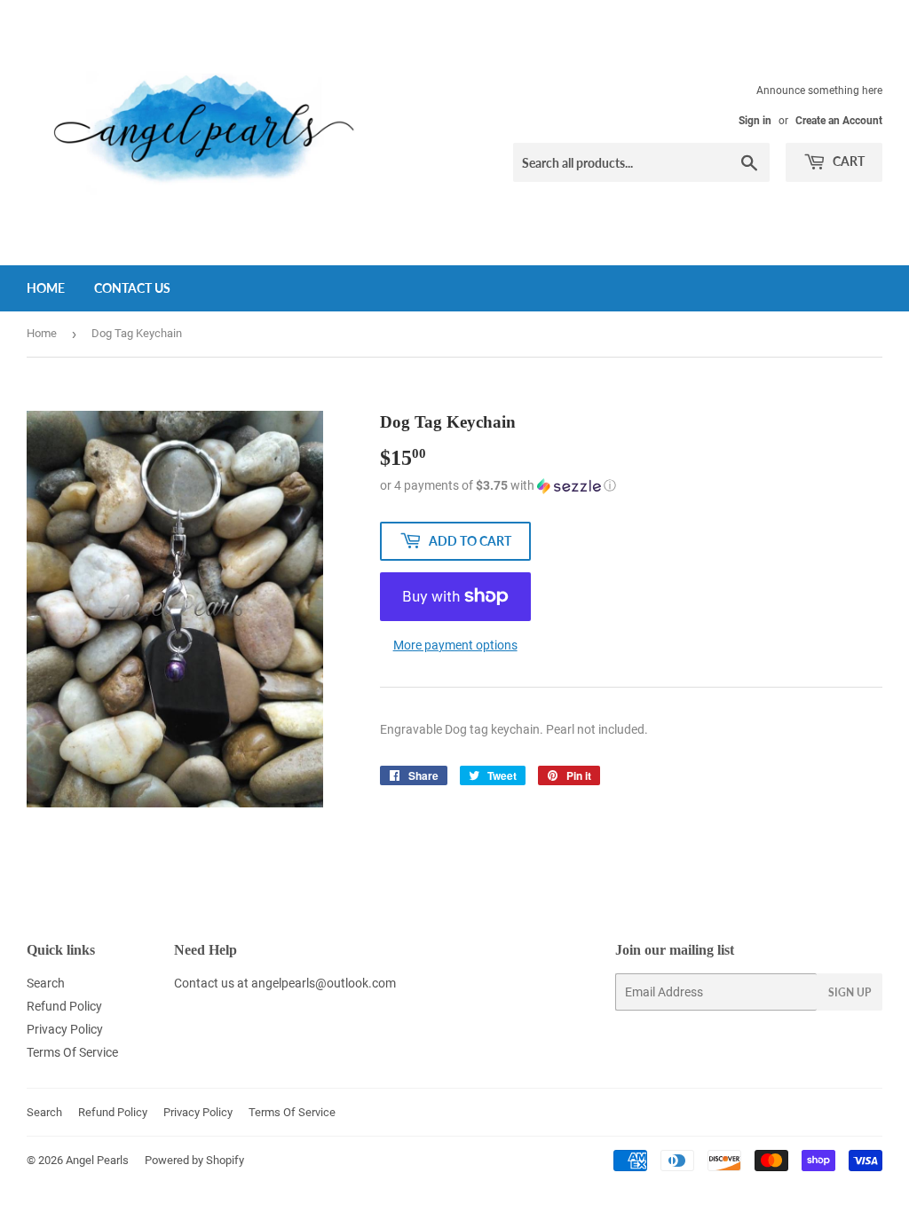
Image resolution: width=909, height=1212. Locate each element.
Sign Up (849, 992)
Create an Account (838, 120)
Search (46, 983)
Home (46, 287)
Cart (847, 161)
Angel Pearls (97, 1160)
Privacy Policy (65, 1029)
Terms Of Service (72, 1052)
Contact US (132, 287)
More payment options (455, 645)
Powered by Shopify (194, 1160)
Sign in (755, 120)
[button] (631, 485)
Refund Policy (64, 1006)
